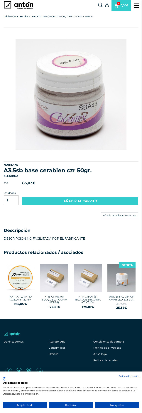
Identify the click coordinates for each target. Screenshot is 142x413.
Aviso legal (100, 354)
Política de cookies (105, 360)
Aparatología (57, 341)
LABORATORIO (40, 16)
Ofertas (53, 354)
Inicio (7, 16)
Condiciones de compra (108, 341)
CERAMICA (58, 16)
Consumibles (20, 16)
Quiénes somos (14, 341)
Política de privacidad (107, 347)
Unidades (10, 193)
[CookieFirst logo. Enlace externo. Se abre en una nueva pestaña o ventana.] (4, 379)
